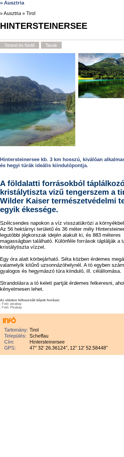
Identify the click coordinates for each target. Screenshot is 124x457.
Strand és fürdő (20, 45)
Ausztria (12, 13)
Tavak (51, 45)
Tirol (31, 13)
